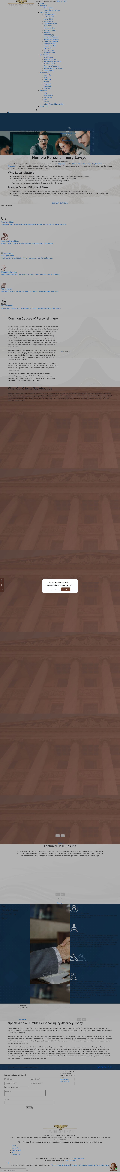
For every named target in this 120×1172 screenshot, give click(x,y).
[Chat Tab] (60, 586)
